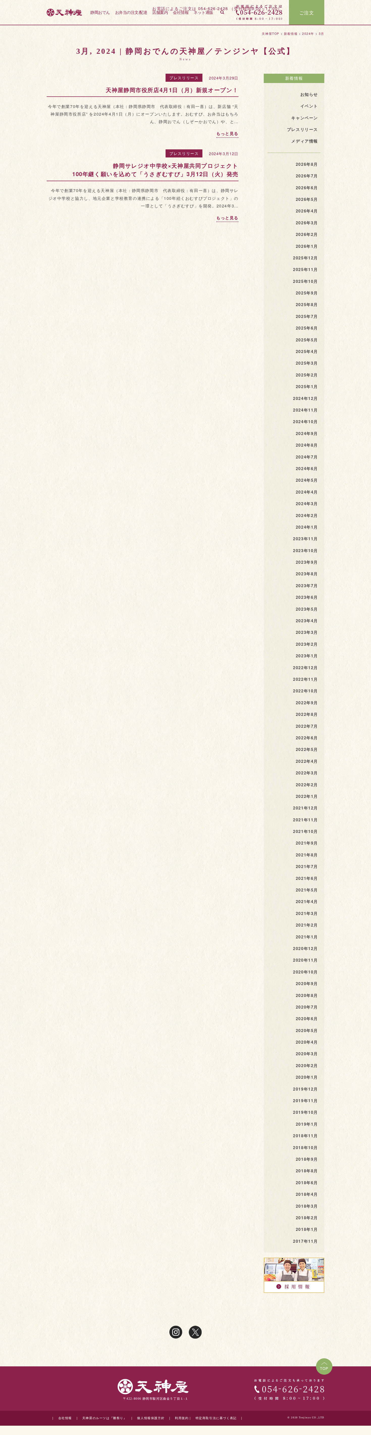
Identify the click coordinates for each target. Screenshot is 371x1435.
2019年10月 (305, 1112)
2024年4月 (307, 492)
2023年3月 (307, 632)
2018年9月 (307, 1159)
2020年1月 (307, 1077)
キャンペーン (304, 118)
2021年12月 (305, 808)
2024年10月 (305, 421)
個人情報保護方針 (151, 1418)
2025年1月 (307, 386)
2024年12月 (305, 398)
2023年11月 (305, 538)
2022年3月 (307, 773)
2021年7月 (307, 866)
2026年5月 (307, 199)
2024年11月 (305, 410)
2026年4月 (307, 211)
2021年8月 (307, 855)
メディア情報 (304, 141)
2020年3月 (307, 1054)
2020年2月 (307, 1065)
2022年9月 (307, 703)
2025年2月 (307, 375)
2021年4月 (307, 901)
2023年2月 (307, 644)
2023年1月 (307, 656)
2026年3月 (307, 223)
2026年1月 (307, 246)
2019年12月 (305, 1089)
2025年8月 (307, 304)
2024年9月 (307, 433)
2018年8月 (307, 1171)
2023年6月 (307, 597)
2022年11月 (305, 679)
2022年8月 (307, 714)
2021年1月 (307, 937)
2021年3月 (307, 913)
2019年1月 (307, 1124)
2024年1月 (307, 527)
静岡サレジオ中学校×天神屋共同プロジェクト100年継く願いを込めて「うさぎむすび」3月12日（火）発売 (155, 169)
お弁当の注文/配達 (131, 12)
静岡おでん (100, 12)
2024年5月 (307, 480)
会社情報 (181, 12)
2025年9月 (307, 293)
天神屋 (75, 12)
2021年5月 (307, 890)
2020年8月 (307, 995)
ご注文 (306, 12)
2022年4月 (307, 761)
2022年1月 (307, 796)
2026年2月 (307, 234)
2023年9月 (307, 562)
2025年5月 (307, 340)
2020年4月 (307, 1042)
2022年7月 (307, 726)
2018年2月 (307, 1218)
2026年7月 (307, 176)
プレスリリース (184, 77)
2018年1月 (307, 1229)
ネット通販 (203, 12)
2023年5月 (307, 609)
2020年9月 (307, 983)
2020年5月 (307, 1030)
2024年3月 (307, 503)
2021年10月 (305, 831)
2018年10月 (305, 1147)
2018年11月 (305, 1136)
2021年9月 (307, 843)
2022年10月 (305, 691)
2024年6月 (307, 468)
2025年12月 (305, 258)
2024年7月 (307, 457)
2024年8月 (307, 445)
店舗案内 (160, 12)
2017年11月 (305, 1241)
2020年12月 (305, 948)
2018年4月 (307, 1194)
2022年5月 (307, 749)
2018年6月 (307, 1182)
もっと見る (227, 133)
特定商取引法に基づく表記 (216, 1418)
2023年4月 (307, 621)
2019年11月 (305, 1100)
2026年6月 (307, 188)
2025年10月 (305, 281)
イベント (309, 106)
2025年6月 (307, 328)
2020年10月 (305, 972)
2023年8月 (307, 574)
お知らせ (309, 94)
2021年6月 (307, 878)
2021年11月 (305, 820)
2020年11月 (305, 960)
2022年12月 (305, 667)
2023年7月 (307, 585)
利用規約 (182, 1418)
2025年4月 (307, 351)
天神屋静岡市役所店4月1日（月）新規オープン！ (172, 90)
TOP (324, 1368)
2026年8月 (307, 164)
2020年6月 (307, 1018)
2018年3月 (307, 1206)
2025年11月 (305, 269)
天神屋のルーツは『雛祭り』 (104, 1418)
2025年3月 (307, 363)
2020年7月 (307, 1007)
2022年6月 (307, 738)
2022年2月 (307, 785)
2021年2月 (307, 925)
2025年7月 (307, 316)
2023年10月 (305, 550)
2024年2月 (307, 515)
